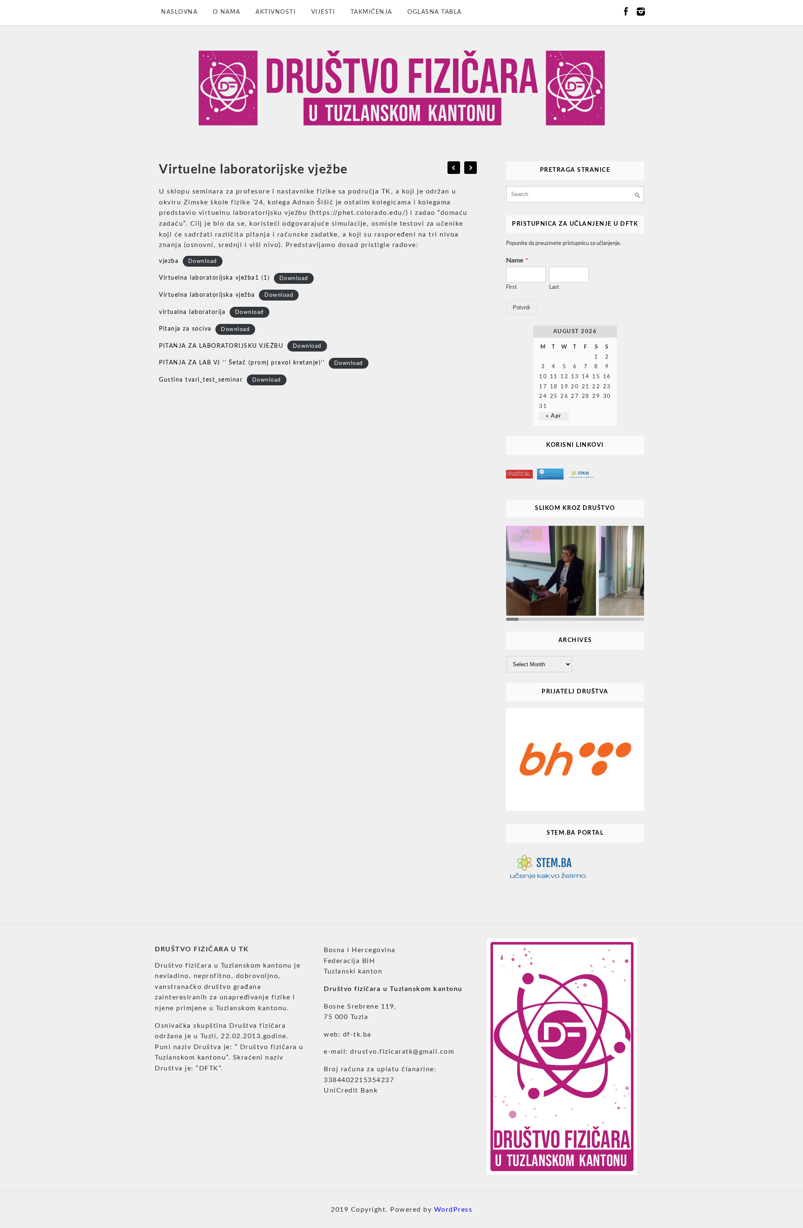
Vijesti (323, 12)
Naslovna (179, 12)
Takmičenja (371, 12)
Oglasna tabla (434, 12)
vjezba (169, 261)
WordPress (453, 1209)
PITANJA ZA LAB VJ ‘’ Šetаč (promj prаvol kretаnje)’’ (242, 363)
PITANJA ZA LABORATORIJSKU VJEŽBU (221, 346)
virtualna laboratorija (192, 312)
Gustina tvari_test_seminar (201, 380)
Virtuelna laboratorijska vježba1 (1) (214, 278)
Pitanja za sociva (185, 329)
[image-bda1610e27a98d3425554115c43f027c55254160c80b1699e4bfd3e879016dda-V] (552, 571)
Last (554, 287)
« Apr (554, 416)
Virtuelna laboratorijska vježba (207, 295)
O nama (226, 12)
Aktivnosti (276, 12)
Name (517, 260)
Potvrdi (521, 307)
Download (202, 261)
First (511, 287)
